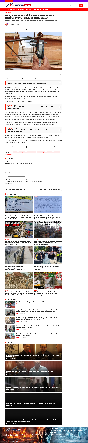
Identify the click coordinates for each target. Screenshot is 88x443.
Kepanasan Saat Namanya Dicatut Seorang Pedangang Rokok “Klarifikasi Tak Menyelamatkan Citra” (48, 242)
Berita (7, 9)
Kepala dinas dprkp (41, 152)
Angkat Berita (11, 23)
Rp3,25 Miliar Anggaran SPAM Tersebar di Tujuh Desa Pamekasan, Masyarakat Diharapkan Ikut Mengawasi (29, 130)
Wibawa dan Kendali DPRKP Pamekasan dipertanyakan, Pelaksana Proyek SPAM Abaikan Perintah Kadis (30, 107)
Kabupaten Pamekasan (31, 152)
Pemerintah (29, 9)
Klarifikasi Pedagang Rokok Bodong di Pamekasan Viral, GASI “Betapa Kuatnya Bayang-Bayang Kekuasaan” (47, 217)
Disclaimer (56, 434)
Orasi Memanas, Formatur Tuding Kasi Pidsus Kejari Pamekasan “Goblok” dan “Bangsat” (47, 268)
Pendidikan (39, 9)
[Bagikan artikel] (41, 29)
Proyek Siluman (57, 152)
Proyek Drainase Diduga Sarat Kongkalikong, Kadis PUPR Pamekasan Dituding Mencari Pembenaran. (17, 268)
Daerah (17, 9)
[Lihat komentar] (26, 29)
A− (55, 71)
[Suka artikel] (12, 29)
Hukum (34, 9)
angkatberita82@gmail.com (13, 435)
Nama (6, 174)
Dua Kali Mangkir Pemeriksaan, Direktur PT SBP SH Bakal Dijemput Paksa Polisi (28, 1)
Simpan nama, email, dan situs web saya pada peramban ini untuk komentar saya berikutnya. (24, 181)
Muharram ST (49, 152)
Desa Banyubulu (22, 152)
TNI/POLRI (45, 9)
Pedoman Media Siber (69, 434)
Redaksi (51, 434)
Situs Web (7, 179)
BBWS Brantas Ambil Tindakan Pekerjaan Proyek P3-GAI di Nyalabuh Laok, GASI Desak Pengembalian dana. (47, 293)
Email (6, 177)
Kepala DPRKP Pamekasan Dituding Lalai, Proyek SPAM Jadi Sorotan (27, 83)
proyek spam (8, 154)
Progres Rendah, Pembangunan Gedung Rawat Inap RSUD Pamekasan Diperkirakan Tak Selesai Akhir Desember (19, 293)
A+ (60, 71)
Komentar (7, 172)
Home (6, 12)
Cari (81, 5)
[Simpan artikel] (55, 29)
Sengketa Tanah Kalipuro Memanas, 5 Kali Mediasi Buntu (34, 302)
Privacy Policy (61, 434)
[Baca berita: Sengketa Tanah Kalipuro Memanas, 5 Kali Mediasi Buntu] (10, 304)
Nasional (22, 9)
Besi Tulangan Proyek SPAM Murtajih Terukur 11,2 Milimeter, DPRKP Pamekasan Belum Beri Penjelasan (18, 217)
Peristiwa (12, 9)
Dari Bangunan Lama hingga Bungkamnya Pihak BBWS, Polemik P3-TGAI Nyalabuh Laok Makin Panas (18, 242)
